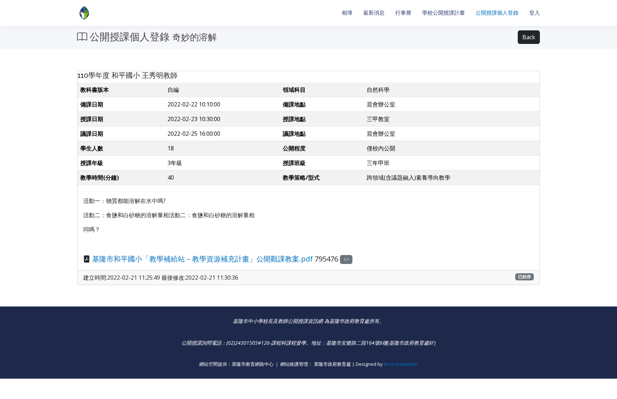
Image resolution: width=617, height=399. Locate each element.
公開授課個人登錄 (497, 12)
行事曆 (403, 12)
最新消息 (374, 12)
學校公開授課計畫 (443, 12)
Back (528, 37)
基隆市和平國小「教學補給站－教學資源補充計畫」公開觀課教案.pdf (202, 259)
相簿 (347, 12)
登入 (534, 12)
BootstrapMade (401, 364)
